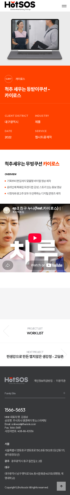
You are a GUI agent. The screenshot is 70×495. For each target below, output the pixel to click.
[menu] (64, 6)
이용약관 (60, 380)
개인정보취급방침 (43, 380)
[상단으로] (61, 486)
